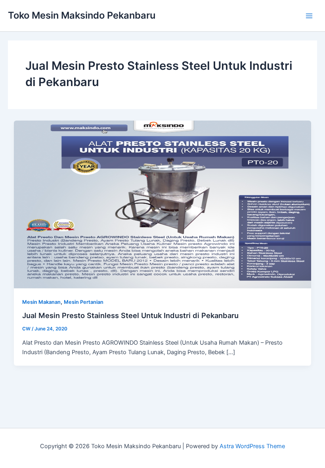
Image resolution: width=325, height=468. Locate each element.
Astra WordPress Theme (252, 446)
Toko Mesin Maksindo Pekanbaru (81, 15)
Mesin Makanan (41, 302)
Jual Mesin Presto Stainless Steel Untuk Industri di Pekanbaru (130, 315)
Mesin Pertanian (83, 302)
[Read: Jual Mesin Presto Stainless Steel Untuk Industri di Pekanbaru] (163, 203)
